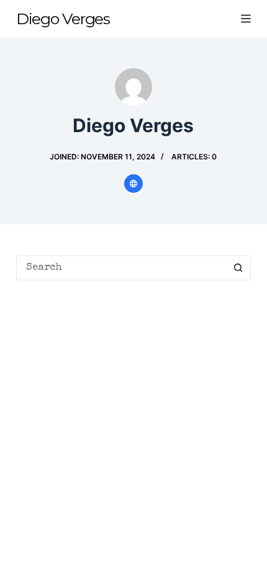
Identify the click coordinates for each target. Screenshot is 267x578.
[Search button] (238, 268)
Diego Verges (63, 18)
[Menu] (246, 19)
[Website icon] (133, 183)
